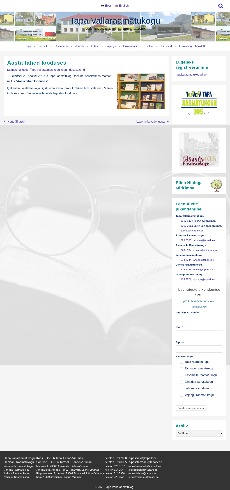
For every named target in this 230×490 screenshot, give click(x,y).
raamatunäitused (18, 69)
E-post (180, 342)
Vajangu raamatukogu (199, 395)
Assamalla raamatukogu (200, 375)
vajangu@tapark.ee (204, 279)
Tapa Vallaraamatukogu (115, 20)
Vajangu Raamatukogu (17, 476)
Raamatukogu (185, 356)
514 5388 (186, 269)
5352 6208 (187, 220)
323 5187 (186, 250)
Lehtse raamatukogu (198, 388)
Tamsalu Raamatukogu (19, 462)
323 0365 (186, 240)
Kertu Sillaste (16, 121)
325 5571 (186, 279)
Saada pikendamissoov (191, 408)
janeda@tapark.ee (203, 260)
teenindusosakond (73, 69)
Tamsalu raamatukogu (199, 368)
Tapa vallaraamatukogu (45, 69)
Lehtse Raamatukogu (16, 473)
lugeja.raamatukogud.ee (191, 74)
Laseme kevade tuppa (150, 121)
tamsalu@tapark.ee (204, 240)
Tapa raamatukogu (196, 362)
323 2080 (121, 458)
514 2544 (186, 260)
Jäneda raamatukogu (198, 381)
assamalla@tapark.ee (205, 250)
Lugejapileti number (188, 312)
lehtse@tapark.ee (203, 269)
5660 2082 (187, 225)
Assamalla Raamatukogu (18, 466)
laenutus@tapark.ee (192, 230)
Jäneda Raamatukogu (16, 469)
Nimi (179, 327)
